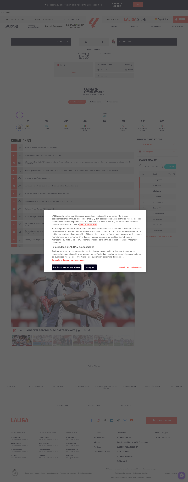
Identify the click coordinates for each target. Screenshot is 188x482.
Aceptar (90, 267)
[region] (95, 241)
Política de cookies (88, 224)
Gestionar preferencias (130, 267)
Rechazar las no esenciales (66, 267)
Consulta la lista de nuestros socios (68, 260)
